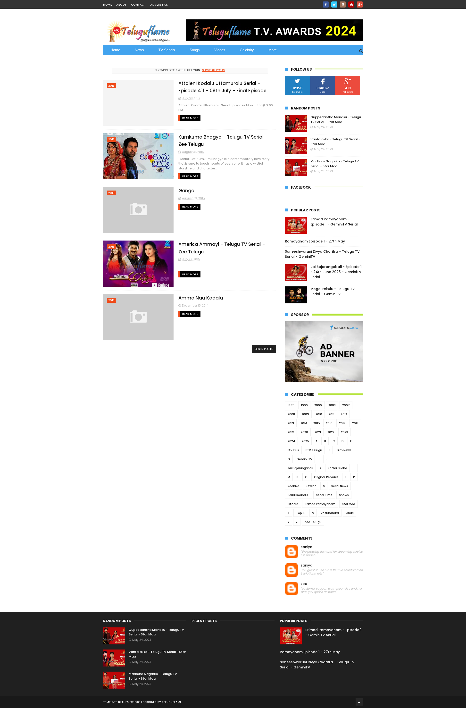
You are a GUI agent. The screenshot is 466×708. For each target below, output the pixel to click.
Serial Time (324, 495)
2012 (344, 414)
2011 (331, 414)
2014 (303, 423)
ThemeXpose (131, 702)
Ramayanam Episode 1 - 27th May (315, 241)
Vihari (349, 513)
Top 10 (301, 513)
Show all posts (213, 70)
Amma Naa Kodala (200, 298)
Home (115, 50)
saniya (306, 547)
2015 (111, 86)
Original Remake (326, 477)
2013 (291, 423)
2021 (318, 432)
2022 (330, 432)
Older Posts (264, 349)
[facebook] (326, 4)
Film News (344, 450)
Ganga (186, 190)
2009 (305, 414)
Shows (344, 495)
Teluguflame (172, 702)
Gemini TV (304, 459)
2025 (305, 441)
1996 (304, 405)
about (121, 5)
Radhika (293, 486)
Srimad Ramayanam (320, 504)
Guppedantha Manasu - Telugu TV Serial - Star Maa (335, 119)
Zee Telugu (312, 522)
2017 (342, 423)
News (139, 50)
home (107, 5)
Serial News (339, 486)
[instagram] (343, 4)
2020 (304, 432)
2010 (319, 414)
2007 (346, 405)
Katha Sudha (337, 468)
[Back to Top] (359, 702)
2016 (329, 423)
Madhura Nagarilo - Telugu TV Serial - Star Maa (334, 163)
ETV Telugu (314, 450)
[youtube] (351, 4)
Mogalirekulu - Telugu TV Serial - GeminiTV (332, 291)
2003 (332, 405)
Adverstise (159, 5)
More (272, 50)
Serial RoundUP (298, 495)
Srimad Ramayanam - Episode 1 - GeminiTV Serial (334, 222)
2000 (318, 405)
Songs (195, 50)
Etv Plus (293, 450)
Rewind (311, 486)
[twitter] (334, 4)
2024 (291, 441)
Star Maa (348, 504)
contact (138, 5)
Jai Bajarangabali (300, 468)
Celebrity (247, 50)
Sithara (293, 504)
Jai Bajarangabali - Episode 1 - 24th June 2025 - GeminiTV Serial (336, 271)
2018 (355, 423)
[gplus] (360, 4)
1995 (291, 405)
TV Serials (166, 50)
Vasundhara (330, 513)
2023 (344, 432)
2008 (291, 414)
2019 (291, 432)
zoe (304, 584)
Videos (219, 50)
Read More (190, 118)
